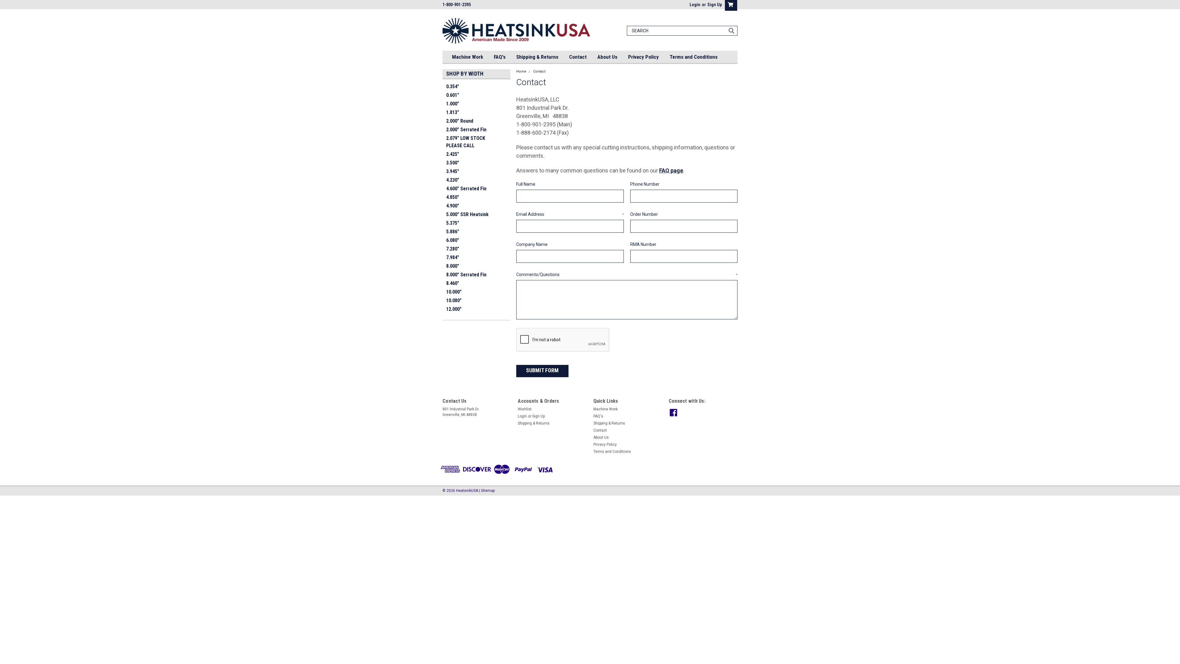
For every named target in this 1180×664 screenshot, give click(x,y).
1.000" (452, 104)
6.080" (452, 240)
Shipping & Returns (537, 57)
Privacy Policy (643, 57)
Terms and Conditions (694, 57)
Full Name (525, 184)
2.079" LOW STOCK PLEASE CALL (465, 141)
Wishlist (525, 409)
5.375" (452, 223)
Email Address (570, 214)
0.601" (452, 95)
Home (521, 71)
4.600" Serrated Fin (466, 189)
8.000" (452, 266)
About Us (607, 57)
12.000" (454, 309)
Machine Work (467, 57)
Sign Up (714, 4)
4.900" (452, 206)
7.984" (452, 257)
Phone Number (644, 184)
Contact (578, 57)
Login (695, 4)
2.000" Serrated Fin (466, 129)
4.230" (452, 180)
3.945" (452, 171)
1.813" (452, 112)
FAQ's (499, 57)
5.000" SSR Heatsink (467, 214)
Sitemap (488, 490)
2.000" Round (459, 121)
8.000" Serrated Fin (466, 275)
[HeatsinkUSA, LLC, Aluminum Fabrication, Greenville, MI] (45, 511)
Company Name (532, 244)
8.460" (452, 283)
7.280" (452, 249)
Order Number (644, 214)
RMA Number (643, 244)
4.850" (452, 197)
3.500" (452, 163)
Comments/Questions (627, 274)
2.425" (452, 154)
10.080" (454, 300)
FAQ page (671, 170)
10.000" (454, 292)
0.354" (452, 86)
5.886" (452, 232)
